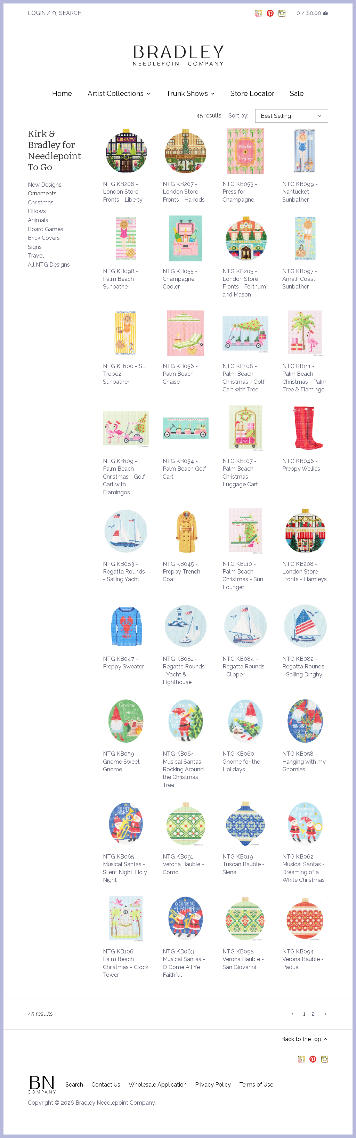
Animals (38, 220)
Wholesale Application (158, 1084)
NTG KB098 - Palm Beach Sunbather (120, 279)
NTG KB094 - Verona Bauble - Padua (303, 959)
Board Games (45, 229)
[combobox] (78, 13)
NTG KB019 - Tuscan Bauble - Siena (243, 864)
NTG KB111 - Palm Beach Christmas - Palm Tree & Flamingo (304, 378)
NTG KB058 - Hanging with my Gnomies (304, 761)
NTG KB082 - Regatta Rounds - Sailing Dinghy (303, 667)
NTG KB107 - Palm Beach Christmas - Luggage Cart (240, 473)
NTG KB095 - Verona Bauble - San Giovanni (243, 959)
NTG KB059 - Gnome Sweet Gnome (121, 761)
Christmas (41, 202)
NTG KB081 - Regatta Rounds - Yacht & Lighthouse (184, 670)
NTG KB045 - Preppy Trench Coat (181, 572)
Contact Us (105, 1084)
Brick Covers (44, 238)
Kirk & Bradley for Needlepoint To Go (54, 150)
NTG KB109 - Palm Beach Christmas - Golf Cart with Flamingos (124, 477)
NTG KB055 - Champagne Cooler (180, 279)
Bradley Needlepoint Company (115, 1102)
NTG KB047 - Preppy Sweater (123, 663)
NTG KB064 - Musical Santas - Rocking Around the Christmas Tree (184, 769)
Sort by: (238, 115)
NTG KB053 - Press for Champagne (239, 192)
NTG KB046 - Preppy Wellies (301, 465)
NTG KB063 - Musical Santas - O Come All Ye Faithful (184, 963)
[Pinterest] (270, 12)
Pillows (37, 211)
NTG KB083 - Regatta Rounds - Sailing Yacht (124, 572)
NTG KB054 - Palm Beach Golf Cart (184, 469)
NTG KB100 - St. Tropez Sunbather (124, 374)
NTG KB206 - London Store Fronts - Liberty (123, 192)
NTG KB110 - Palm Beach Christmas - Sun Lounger (242, 576)
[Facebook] (258, 12)
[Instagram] (281, 12)
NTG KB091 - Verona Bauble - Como (183, 864)
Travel (36, 255)
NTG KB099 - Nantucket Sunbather (300, 192)
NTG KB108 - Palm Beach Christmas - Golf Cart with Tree (243, 378)
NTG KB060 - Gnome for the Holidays (241, 761)
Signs (35, 247)
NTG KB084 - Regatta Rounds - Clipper (243, 667)
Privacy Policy (213, 1084)
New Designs (45, 184)
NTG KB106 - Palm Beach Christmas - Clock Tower (125, 963)
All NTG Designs (49, 264)
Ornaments (42, 193)
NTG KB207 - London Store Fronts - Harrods (184, 192)
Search (74, 1084)
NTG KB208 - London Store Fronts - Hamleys (304, 572)
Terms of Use (256, 1084)
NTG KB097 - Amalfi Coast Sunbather (299, 279)
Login (37, 13)
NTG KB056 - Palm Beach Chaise (180, 374)
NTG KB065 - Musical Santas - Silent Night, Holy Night (125, 868)
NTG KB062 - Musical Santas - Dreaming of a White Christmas (303, 868)
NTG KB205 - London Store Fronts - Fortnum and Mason (244, 283)
